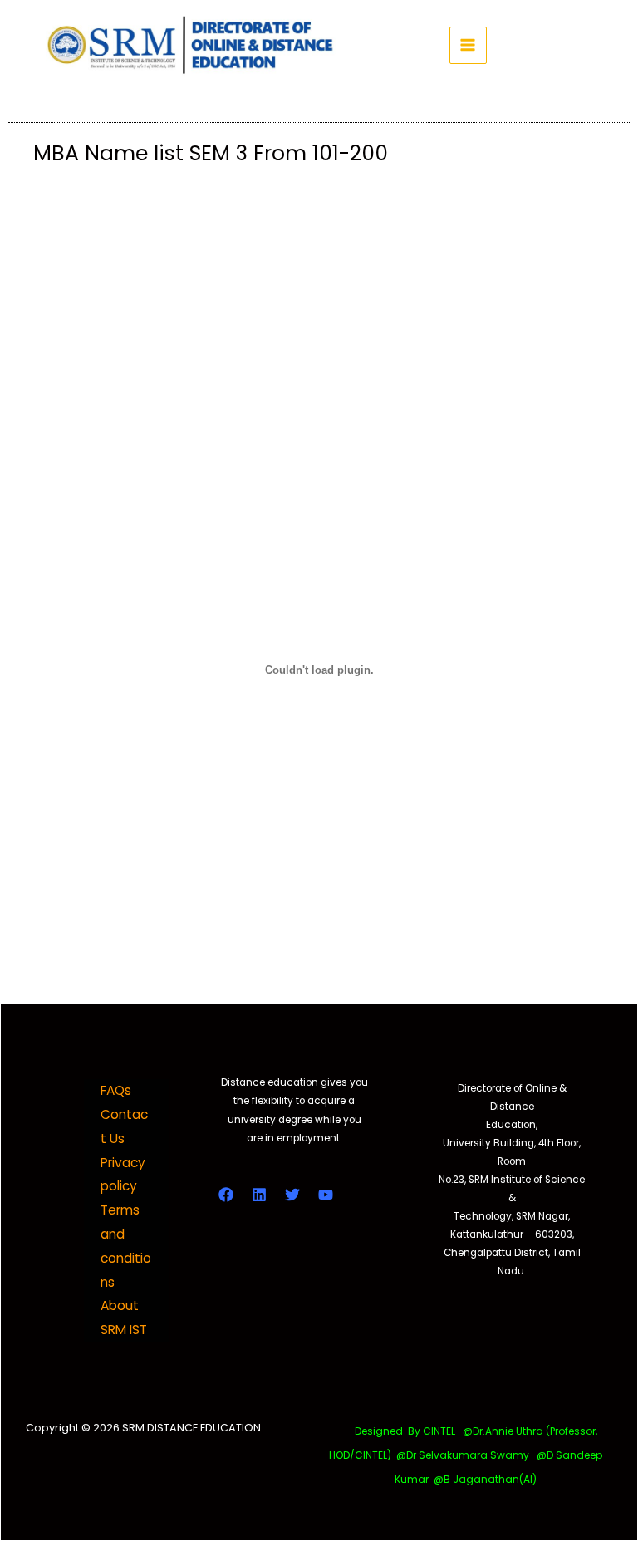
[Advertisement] (319, 296)
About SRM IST (124, 1317)
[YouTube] (325, 1194)
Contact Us (124, 1126)
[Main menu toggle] (468, 45)
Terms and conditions (126, 1245)
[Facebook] (225, 1194)
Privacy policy (123, 1174)
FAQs (116, 1090)
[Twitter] (292, 1194)
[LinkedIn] (259, 1194)
